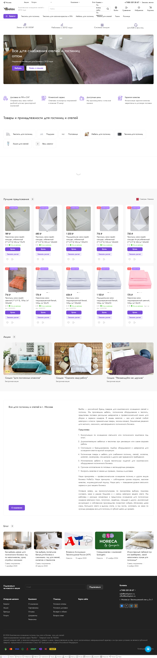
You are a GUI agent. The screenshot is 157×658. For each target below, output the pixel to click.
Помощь (57, 599)
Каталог (6, 604)
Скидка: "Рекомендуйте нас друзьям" (125, 377)
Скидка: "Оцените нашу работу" (72, 377)
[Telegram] (131, 606)
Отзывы (31, 611)
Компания (32, 599)
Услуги (6, 615)
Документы (32, 615)
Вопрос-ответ (58, 615)
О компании (16, 507)
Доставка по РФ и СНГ (20, 97)
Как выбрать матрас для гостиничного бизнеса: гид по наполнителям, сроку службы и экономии (16, 556)
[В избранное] (7, 259)
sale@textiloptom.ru (127, 593)
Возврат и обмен (60, 611)
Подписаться (95, 587)
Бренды (6, 611)
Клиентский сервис (56, 97)
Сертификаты (33, 607)
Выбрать (18, 68)
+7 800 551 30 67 (132, 2)
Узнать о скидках (36, 68)
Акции (5, 607)
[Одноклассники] (136, 606)
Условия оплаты (59, 604)
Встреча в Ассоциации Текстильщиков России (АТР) (78, 553)
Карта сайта (83, 599)
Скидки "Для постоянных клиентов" (23, 377)
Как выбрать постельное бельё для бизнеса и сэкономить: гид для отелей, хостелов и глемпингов (48, 556)
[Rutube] (126, 606)
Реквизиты (32, 619)
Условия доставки (60, 607)
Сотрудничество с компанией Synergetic (109, 553)
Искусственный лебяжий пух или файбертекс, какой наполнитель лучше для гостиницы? (139, 556)
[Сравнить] (12, 259)
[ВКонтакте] (122, 606)
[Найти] (107, 8)
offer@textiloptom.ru (127, 596)
